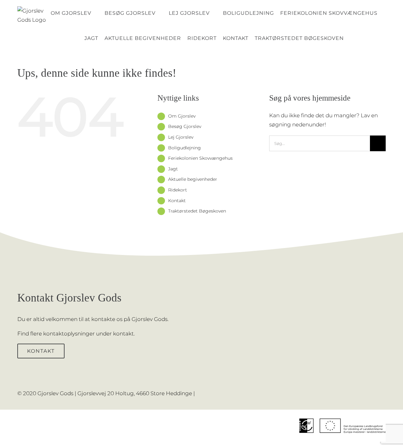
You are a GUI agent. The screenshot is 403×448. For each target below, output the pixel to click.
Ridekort (177, 190)
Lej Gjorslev (180, 137)
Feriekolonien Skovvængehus (200, 158)
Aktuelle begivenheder (192, 179)
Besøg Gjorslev (184, 126)
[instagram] (384, 389)
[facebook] (374, 389)
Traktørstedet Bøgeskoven (197, 211)
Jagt (173, 169)
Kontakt (177, 200)
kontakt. (124, 333)
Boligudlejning (184, 148)
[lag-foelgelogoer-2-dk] (342, 412)
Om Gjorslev (182, 116)
